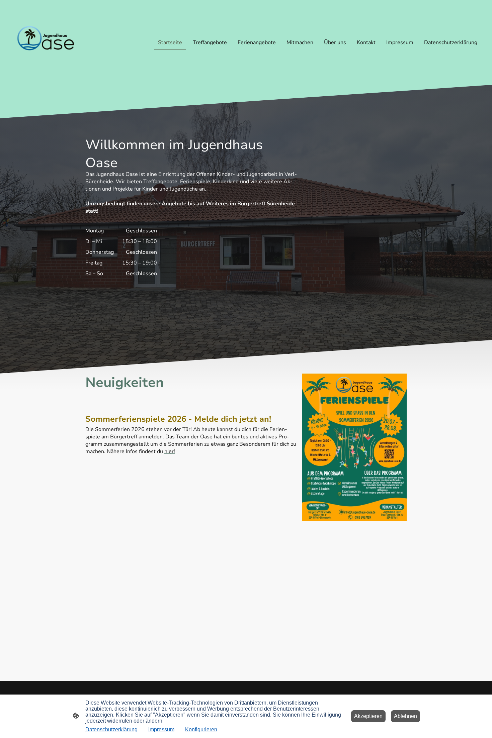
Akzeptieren (368, 716)
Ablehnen (405, 716)
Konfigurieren (201, 729)
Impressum (161, 729)
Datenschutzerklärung (111, 729)
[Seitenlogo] (45, 42)
